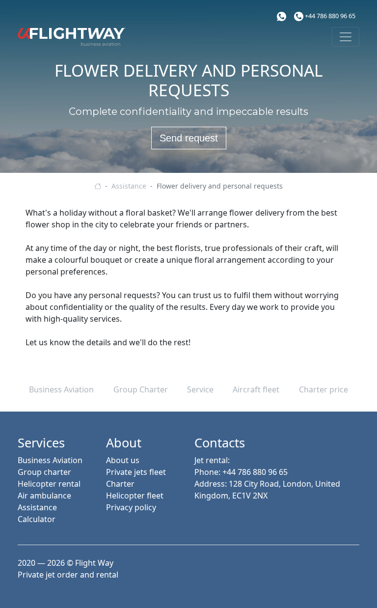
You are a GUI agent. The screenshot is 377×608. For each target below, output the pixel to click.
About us (122, 460)
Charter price (323, 389)
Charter (120, 483)
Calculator (36, 519)
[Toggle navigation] (345, 37)
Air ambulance (44, 495)
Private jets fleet (136, 472)
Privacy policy (131, 507)
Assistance (37, 507)
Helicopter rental (49, 483)
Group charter (44, 472)
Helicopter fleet (134, 495)
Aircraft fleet (256, 389)
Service (200, 389)
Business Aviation (61, 389)
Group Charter (140, 389)
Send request (189, 138)
